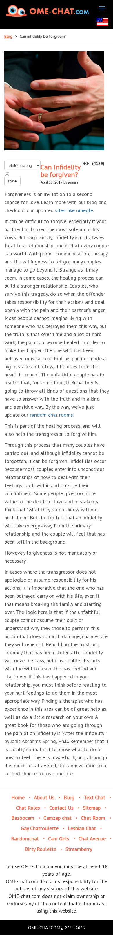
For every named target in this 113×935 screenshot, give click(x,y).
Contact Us (61, 807)
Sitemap (92, 807)
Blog (8, 36)
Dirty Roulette (40, 849)
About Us (44, 797)
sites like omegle (74, 210)
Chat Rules (28, 807)
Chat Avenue (92, 838)
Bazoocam (22, 818)
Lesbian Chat (82, 828)
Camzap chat (57, 818)
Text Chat (94, 797)
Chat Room (93, 818)
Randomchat (25, 838)
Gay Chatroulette (40, 828)
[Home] (48, 10)
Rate (12, 181)
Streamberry (78, 849)
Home (18, 797)
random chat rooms (51, 415)
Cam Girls (58, 838)
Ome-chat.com (44, 927)
